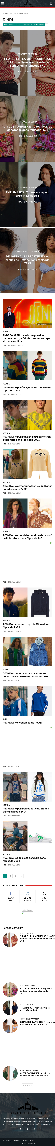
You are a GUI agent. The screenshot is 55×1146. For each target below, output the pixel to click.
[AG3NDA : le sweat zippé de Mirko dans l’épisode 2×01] (27, 602)
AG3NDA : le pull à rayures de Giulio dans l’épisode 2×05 (27, 389)
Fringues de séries (16, 13)
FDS (4, 345)
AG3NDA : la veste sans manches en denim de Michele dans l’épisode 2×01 (25, 675)
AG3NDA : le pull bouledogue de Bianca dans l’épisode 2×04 (26, 810)
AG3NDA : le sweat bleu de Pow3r (22, 722)
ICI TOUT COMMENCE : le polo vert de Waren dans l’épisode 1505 (36, 1074)
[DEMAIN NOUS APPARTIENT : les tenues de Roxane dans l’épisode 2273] (27, 260)
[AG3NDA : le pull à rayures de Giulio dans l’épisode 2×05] (27, 365)
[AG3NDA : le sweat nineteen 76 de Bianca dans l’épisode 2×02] (27, 464)
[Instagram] (27, 1129)
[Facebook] (20, 1129)
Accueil (5, 13)
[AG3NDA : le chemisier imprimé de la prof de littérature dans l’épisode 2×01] (27, 513)
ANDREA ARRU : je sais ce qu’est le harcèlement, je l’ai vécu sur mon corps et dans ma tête (26, 338)
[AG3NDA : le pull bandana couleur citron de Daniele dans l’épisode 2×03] (27, 415)
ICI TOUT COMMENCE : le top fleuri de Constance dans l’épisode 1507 (36, 991)
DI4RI (5, 719)
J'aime (10, 892)
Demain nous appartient (27, 252)
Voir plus (26, 1085)
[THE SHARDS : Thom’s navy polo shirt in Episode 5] (27, 194)
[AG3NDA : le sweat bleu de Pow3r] (27, 701)
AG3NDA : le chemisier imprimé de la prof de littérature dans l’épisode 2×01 (27, 537)
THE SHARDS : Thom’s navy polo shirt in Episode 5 (35, 1009)
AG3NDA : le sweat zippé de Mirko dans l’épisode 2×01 (26, 626)
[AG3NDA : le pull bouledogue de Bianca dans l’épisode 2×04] (27, 787)
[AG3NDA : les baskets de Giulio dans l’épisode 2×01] (27, 836)
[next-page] (21, 876)
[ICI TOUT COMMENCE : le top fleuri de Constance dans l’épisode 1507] (27, 128)
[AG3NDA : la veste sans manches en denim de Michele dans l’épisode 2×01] (27, 651)
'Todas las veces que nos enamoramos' (18, 25)
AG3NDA (6, 332)
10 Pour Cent (39, 25)
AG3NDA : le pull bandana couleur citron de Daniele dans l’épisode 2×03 (27, 438)
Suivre (27, 892)
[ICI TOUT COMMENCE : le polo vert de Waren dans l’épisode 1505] (10, 1073)
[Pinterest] (34, 1129)
